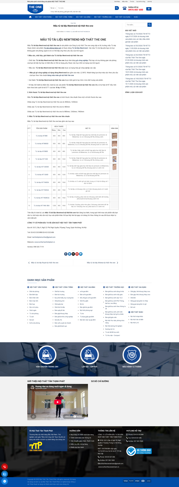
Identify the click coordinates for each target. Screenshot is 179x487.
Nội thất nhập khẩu (137, 316)
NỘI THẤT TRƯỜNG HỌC (103, 17)
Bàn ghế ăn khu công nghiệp (64, 316)
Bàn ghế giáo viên (111, 317)
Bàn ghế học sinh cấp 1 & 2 (113, 298)
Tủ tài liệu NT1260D (41, 175)
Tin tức (132, 1)
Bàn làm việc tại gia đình (88, 320)
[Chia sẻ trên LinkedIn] (80, 254)
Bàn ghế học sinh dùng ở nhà (114, 291)
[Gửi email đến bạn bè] (73, 254)
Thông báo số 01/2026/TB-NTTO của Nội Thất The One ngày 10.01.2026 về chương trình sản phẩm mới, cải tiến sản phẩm (137, 71)
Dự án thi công (141, 1)
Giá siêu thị (58, 320)
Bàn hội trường (59, 294)
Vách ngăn (32, 310)
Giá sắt (31, 320)
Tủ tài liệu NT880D (41, 151)
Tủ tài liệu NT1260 (41, 159)
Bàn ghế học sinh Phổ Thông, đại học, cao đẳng (114, 302)
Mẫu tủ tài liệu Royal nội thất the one (44, 263)
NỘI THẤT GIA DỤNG (122, 17)
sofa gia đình (84, 291)
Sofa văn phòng (34, 323)
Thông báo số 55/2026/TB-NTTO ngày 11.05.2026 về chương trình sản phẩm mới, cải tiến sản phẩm (137, 48)
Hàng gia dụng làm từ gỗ (138, 304)
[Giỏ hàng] (148, 8)
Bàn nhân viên (34, 298)
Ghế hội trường (59, 291)
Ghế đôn (133, 298)
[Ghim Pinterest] (77, 254)
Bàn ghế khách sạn (61, 326)
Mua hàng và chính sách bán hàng (82, 435)
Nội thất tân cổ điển (137, 319)
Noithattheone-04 (84, 31)
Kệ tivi (82, 304)
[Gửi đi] (117, 8)
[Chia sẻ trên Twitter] (69, 254)
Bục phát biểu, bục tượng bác (64, 298)
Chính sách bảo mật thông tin (81, 438)
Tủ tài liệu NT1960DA (41, 182)
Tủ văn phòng (33, 313)
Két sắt (133, 307)
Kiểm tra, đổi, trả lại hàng (79, 444)
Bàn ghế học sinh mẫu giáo (114, 294)
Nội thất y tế (134, 322)
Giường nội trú (109, 329)
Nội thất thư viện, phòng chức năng (114, 322)
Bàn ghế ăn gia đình (86, 307)
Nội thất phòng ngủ (86, 310)
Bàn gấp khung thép (61, 313)
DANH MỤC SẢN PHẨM (40, 280)
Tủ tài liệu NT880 (41, 136)
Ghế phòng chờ (59, 301)
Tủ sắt (31, 316)
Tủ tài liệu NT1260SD (41, 167)
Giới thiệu (117, 1)
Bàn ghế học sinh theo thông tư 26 (115, 307)
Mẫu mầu (125, 1)
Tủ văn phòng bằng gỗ (52, 48)
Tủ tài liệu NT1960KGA (41, 198)
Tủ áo (82, 313)
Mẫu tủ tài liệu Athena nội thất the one (101, 263)
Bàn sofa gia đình (85, 294)
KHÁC (136, 17)
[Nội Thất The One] (36, 8)
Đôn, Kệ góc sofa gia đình (88, 298)
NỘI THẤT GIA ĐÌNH (83, 17)
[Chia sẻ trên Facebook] (66, 254)
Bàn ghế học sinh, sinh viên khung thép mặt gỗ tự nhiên (114, 313)
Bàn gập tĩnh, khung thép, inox (140, 294)
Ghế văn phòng (34, 291)
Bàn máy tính (33, 301)
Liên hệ (149, 1)
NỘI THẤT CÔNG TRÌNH (64, 17)
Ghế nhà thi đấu (60, 307)
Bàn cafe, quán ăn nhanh (63, 323)
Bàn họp (32, 304)
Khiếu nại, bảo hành (77, 447)
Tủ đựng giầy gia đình (87, 316)
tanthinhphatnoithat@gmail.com (43, 237)
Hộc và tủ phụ (33, 307)
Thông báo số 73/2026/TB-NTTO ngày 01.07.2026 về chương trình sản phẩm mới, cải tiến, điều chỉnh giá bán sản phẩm (137, 38)
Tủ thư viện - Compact (112, 335)
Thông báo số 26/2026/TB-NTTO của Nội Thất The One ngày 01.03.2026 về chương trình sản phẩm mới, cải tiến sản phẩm (137, 59)
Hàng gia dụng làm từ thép (139, 301)
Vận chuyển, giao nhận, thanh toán (82, 441)
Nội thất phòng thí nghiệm (113, 326)
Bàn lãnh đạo (33, 294)
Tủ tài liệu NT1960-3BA (41, 206)
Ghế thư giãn (84, 301)
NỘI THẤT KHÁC (137, 312)
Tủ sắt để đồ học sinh (112, 332)
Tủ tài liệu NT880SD (41, 144)
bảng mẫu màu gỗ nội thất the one (60, 75)
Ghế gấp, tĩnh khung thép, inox (140, 291)
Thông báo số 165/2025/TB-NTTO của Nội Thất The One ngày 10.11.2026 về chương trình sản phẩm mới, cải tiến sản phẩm (138, 83)
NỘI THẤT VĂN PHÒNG (43, 17)
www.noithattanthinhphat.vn (44, 242)
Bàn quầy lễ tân (60, 310)
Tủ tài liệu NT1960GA (41, 190)
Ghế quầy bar (59, 304)
